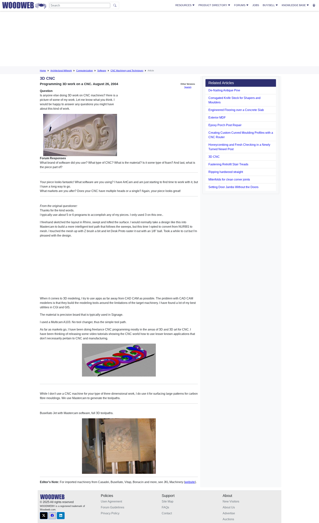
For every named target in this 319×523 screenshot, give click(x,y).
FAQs (165, 507)
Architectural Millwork (61, 70)
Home (43, 70)
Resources (183, 5)
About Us (229, 507)
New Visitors (231, 501)
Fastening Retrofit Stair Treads (228, 164)
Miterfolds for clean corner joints (229, 179)
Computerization (84, 70)
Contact (167, 513)
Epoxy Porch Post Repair (224, 125)
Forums (240, 5)
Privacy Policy (110, 513)
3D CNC (214, 156)
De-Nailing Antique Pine (224, 90)
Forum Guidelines (112, 507)
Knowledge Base (294, 5)
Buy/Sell (269, 5)
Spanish (187, 87)
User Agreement (111, 501)
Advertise (229, 513)
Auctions (228, 519)
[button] (44, 515)
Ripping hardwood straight (225, 171)
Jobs (255, 5)
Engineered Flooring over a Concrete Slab (236, 110)
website (190, 482)
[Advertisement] (159, 39)
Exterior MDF (217, 117)
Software (101, 70)
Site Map (167, 501)
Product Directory (213, 5)
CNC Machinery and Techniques (127, 70)
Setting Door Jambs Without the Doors (233, 187)
